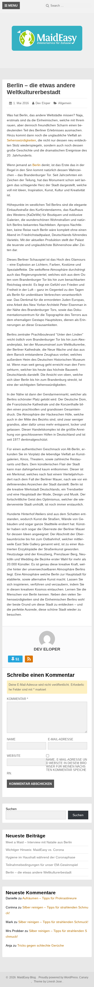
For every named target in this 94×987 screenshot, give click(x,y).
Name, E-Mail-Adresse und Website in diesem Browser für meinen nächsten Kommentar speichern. (47, 766)
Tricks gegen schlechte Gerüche (40, 945)
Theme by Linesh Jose (48, 981)
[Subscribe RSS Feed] (29, 659)
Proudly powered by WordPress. (58, 977)
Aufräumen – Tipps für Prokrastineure (49, 898)
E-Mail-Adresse (60, 739)
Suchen (11, 809)
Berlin (36, 165)
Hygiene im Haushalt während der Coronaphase (40, 857)
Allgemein (64, 103)
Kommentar (17, 699)
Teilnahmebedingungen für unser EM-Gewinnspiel (42, 865)
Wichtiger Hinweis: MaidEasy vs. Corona (35, 850)
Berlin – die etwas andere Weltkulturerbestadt (38, 872)
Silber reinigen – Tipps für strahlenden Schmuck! (53, 922)
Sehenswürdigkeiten (21, 140)
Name (11, 739)
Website (14, 755)
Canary (83, 977)
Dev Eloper (43, 103)
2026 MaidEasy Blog (22, 977)
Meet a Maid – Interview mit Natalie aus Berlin (39, 842)
